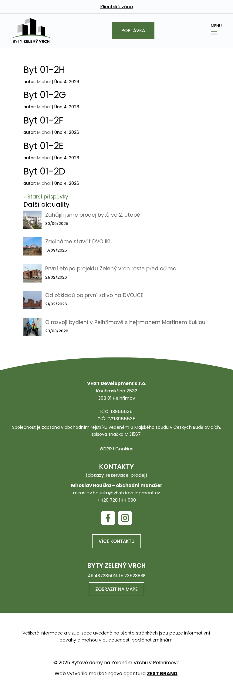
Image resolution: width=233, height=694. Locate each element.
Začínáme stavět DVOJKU (79, 241)
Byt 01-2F (43, 120)
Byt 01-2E (43, 145)
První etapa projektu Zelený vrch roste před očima (111, 268)
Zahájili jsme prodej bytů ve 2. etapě (92, 214)
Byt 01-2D (44, 171)
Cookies (124, 448)
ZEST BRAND (162, 673)
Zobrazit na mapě (116, 589)
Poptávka (133, 30)
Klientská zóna (116, 6)
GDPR (106, 448)
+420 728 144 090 (116, 500)
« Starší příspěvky (45, 196)
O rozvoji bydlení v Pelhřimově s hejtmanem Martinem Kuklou (125, 322)
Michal (44, 82)
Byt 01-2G (44, 94)
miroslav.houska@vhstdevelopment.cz (116, 492)
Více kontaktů (116, 541)
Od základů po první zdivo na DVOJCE (94, 295)
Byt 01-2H (44, 69)
